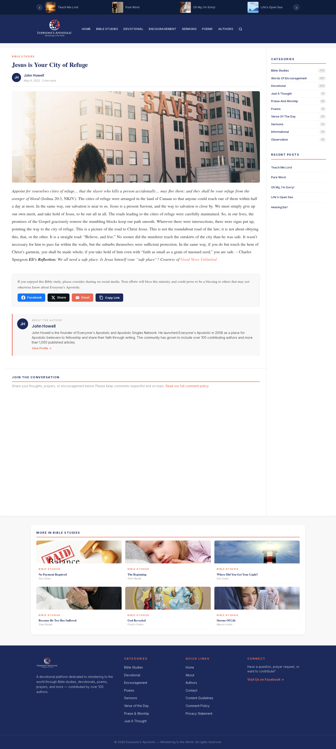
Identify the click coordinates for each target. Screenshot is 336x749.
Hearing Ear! (279, 207)
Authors (225, 29)
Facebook (34, 297)
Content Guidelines (199, 698)
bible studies (280, 70)
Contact (191, 690)
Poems (207, 29)
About (190, 675)
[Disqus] (136, 450)
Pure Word (278, 177)
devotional (278, 86)
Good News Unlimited (199, 259)
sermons (277, 124)
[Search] (240, 29)
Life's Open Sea (282, 197)
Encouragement (162, 29)
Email (85, 297)
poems (276, 109)
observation (279, 139)
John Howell (34, 75)
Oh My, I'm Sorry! (282, 187)
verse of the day (283, 116)
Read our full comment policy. (187, 386)
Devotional (133, 29)
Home (86, 29)
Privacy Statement (199, 713)
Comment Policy (198, 706)
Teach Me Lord (281, 167)
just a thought (281, 93)
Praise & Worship (136, 713)
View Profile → (41, 348)
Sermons (189, 29)
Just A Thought (135, 721)
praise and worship (284, 101)
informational (280, 131)
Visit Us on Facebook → (265, 679)
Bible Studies (107, 29)
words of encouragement (289, 78)
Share (61, 297)
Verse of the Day (136, 706)
